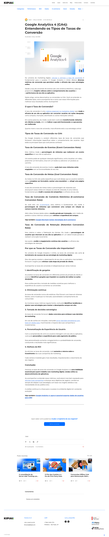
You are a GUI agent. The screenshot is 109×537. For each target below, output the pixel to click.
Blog (26, 432)
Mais (79, 9)
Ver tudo (89, 456)
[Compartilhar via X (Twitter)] (29, 442)
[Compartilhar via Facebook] (25, 442)
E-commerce (56, 9)
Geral (65, 9)
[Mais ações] (83, 20)
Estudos (72, 9)
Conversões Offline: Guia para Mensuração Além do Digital (80, 475)
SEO (40, 9)
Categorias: (20, 9)
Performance (31, 9)
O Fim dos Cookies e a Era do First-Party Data (53, 475)
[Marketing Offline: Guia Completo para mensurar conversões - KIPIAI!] (80, 465)
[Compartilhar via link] (37, 442)
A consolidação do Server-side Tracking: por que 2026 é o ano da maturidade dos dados (28, 475)
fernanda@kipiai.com (29, 525)
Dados (47, 9)
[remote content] (54, 412)
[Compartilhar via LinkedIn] (33, 442)
